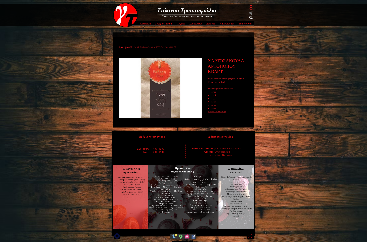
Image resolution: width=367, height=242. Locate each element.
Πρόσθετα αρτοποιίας (129, 192)
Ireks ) (140, 192)
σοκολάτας (166, 189)
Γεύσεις (233, 186)
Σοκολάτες (161, 180)
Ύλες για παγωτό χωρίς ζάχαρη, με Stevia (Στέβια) (236, 197)
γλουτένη (137, 187)
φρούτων (239, 186)
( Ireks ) (139, 189)
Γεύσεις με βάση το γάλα (236, 182)
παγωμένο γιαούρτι (241, 189)
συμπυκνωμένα (204, 205)
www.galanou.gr (222, 151)
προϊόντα (132, 189)
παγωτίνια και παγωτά (242, 206)
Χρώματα (191, 193)
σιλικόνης (205, 207)
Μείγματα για (230, 189)
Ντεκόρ (233, 204)
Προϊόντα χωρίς (128, 187)
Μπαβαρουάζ (170, 197)
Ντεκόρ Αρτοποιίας (129, 194)
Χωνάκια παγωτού (236, 211)
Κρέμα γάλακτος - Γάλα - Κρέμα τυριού (201, 180)
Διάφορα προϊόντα (197, 191)
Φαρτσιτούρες (166, 203)
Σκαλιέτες (167, 191)
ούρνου (173, 210)
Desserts (201, 203)
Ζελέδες (160, 201)
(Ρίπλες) (240, 184)
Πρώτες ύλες (183, 168)
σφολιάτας (201, 198)
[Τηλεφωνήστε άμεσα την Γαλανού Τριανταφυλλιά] (174, 236)
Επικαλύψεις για (229, 206)
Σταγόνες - (157, 187)
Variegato (233, 184)
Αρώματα (205, 210)
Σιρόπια (233, 201)
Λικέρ (193, 205)
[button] (145, 24)
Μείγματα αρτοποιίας (126, 182)
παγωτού (239, 201)
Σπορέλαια (210, 184)
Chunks (177, 187)
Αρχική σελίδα (126, 47)
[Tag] (117, 236)
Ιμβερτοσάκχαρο (205, 187)
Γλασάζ (162, 183)
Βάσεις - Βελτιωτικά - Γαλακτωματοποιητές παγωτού (236, 178)
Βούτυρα (166, 212)
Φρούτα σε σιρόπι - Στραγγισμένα (166, 208)
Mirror (171, 183)
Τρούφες (155, 191)
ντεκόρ (211, 191)
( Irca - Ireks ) (139, 179)
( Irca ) (138, 194)
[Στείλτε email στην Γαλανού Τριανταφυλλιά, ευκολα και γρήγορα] (187, 236)
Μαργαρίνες (201, 176)
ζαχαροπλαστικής (206, 193)
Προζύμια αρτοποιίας (126, 179)
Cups (161, 195)
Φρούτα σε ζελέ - (161, 205)
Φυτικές (197, 182)
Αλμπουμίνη (201, 189)
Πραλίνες (156, 185)
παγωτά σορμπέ (241, 191)
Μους (159, 197)
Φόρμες (195, 207)
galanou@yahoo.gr (223, 155)
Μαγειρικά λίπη (194, 184)
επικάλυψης (170, 201)
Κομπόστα (176, 205)
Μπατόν (167, 187)
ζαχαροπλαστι (170, 199)
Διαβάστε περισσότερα (217, 111)
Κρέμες (158, 199)
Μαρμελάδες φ (163, 210)
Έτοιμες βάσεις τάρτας (200, 196)
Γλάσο (190, 187)
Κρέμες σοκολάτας (172, 185)
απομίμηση (171, 180)
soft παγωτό (240, 194)
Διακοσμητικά (195, 212)
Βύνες (126, 184)
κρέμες (205, 182)
